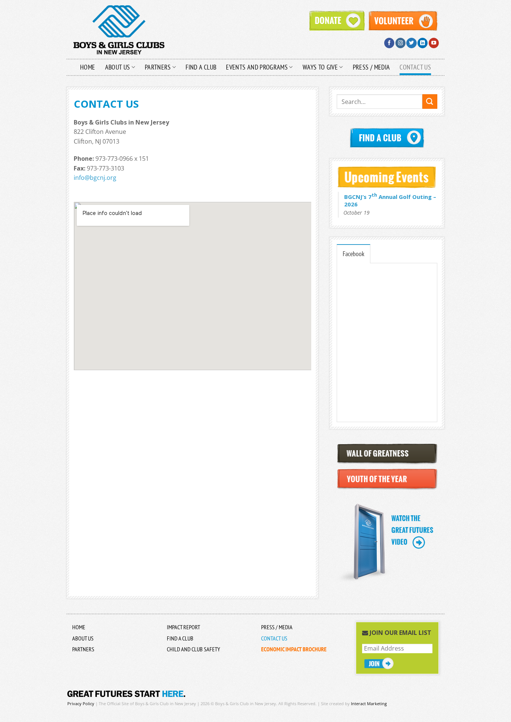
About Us (117, 67)
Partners (158, 67)
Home (87, 67)
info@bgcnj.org (95, 177)
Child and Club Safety (193, 649)
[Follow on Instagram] (400, 43)
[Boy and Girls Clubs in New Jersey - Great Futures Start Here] (139, 29)
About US (83, 638)
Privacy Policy (80, 703)
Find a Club (201, 67)
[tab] (353, 253)
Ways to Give (320, 67)
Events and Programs (257, 67)
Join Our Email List (399, 633)
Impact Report (183, 627)
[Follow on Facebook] (389, 43)
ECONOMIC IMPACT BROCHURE (294, 649)
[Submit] (429, 101)
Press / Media (371, 67)
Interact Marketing (369, 703)
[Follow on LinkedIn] (422, 43)
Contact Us (415, 67)
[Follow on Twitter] (411, 43)
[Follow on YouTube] (434, 43)
